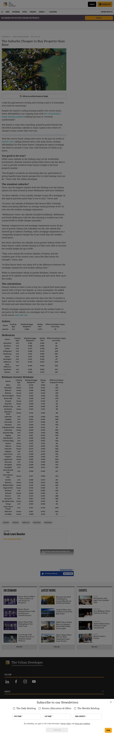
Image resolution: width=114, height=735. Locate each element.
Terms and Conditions (82, 724)
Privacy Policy (66, 724)
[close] (111, 702)
